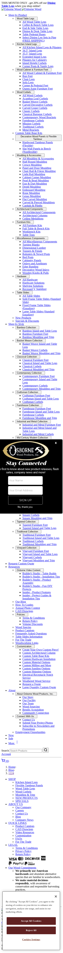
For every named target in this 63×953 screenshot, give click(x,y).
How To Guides (24, 604)
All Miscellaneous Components (39, 241)
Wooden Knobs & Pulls (35, 272)
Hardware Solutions (33, 282)
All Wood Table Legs (34, 21)
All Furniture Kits (32, 225)
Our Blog (20, 601)
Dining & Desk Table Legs (37, 31)
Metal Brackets (30, 129)
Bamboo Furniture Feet (35, 333)
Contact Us (28, 719)
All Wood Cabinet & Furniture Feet (42, 73)
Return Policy (30, 621)
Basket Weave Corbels (34, 101)
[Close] (56, 896)
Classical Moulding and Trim (38, 369)
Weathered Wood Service (36, 681)
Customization (23, 835)
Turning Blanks (31, 244)
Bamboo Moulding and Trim (38, 337)
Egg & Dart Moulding (34, 183)
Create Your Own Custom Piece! (40, 649)
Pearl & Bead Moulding (35, 180)
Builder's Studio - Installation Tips (41, 576)
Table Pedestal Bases (34, 34)
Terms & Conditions (33, 617)
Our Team (28, 703)
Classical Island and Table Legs (39, 363)
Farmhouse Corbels (33, 120)
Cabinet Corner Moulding (36, 177)
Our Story (27, 697)
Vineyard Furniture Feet (35, 551)
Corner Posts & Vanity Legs (37, 66)
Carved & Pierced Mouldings (38, 202)
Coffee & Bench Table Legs (38, 24)
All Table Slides (31, 295)
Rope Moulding (31, 193)
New (11, 735)
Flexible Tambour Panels (29, 785)
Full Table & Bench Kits (36, 228)
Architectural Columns (34, 215)
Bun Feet (27, 76)
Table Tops (28, 234)
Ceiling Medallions (32, 218)
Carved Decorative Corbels (37, 104)
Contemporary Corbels (35, 385)
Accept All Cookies (31, 921)
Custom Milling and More (36, 665)
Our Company (23, 807)
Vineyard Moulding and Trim (38, 560)
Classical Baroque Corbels (37, 114)
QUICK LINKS (17, 822)
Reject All (31, 930)
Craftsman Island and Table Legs (40, 398)
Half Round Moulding (34, 161)
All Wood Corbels (32, 95)
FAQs (18, 838)
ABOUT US (15, 804)
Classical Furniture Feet (35, 360)
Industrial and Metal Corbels (38, 434)
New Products (23, 317)
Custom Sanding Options (36, 668)
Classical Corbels (31, 366)
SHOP (12, 779)
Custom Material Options (36, 662)
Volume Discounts (32, 624)
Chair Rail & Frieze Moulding (39, 171)
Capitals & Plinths (32, 205)
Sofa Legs (28, 82)
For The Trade (23, 639)
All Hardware (30, 279)
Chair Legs (28, 79)
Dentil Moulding (31, 186)
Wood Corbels (23, 791)
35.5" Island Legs (32, 53)
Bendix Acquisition (33, 709)
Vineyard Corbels (32, 557)
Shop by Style (16, 324)
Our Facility (29, 700)
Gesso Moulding (31, 196)
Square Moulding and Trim (37, 518)
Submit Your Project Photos (37, 722)
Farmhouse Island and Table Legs (41, 411)
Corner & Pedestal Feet (35, 85)
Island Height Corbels (34, 63)
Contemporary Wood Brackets (39, 117)
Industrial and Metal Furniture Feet (41, 424)
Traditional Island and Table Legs (40, 538)
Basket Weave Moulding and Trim (41, 353)
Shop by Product (17, 15)
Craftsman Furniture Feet (36, 395)
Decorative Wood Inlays (35, 269)
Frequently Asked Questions (31, 633)
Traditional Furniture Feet (36, 534)
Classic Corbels (31, 111)
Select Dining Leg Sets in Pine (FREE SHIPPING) (39, 39)
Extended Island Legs (34, 56)
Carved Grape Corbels (34, 107)
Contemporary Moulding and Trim (41, 388)
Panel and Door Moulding (36, 167)
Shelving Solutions (32, 285)
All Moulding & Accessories (38, 158)
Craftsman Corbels (32, 401)
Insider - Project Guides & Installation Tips (36, 597)
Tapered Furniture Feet (35, 524)
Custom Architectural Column (38, 652)
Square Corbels (30, 515)
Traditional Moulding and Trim (39, 544)
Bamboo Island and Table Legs (39, 330)
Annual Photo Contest (27, 607)
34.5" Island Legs (32, 50)
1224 (11, 773)
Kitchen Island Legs (26, 782)
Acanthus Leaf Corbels (35, 98)
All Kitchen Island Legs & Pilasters (41, 47)
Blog (11, 770)
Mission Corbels (31, 123)
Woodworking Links (26, 642)
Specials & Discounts (27, 320)
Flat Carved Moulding (34, 199)
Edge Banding (30, 266)
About (11, 690)
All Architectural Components (38, 212)
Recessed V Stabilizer (34, 289)
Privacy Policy (23, 851)
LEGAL (13, 844)
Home (11, 766)
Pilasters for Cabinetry (34, 59)
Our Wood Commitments (22, 867)
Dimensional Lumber (34, 247)
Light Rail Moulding (33, 174)
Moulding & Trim (25, 794)
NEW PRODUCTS (26, 797)
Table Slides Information (29, 636)
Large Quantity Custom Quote (39, 687)
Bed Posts (27, 257)
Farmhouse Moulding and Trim (39, 417)
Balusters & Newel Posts (36, 254)
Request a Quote (31, 684)
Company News (24, 819)
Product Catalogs (24, 630)
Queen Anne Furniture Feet (37, 88)
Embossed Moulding (33, 189)
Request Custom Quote (21, 563)
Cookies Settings (31, 939)
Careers (19, 810)
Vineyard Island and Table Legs (40, 554)
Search (5, 750)
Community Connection (35, 712)
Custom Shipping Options (36, 671)
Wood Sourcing (31, 706)
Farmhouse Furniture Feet (36, 408)
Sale (10, 738)
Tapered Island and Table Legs (39, 528)
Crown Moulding (32, 164)
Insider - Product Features (36, 592)
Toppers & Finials (32, 250)
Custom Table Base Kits (28, 133)
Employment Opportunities (30, 732)
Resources (14, 566)
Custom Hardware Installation (38, 659)
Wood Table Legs (25, 788)
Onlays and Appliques (34, 263)
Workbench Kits (31, 231)
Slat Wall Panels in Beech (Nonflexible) (36, 150)
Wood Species (23, 627)
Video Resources (24, 832)
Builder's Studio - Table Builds (39, 573)
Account (6, 754)
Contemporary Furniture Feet (38, 376)
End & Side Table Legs (35, 28)
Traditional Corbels (33, 126)
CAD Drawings (24, 611)
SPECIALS (22, 801)
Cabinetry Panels (31, 260)
